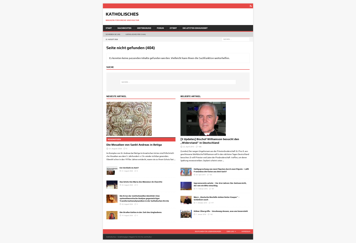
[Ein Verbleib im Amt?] (112, 170)
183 (210, 174)
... (174, 159)
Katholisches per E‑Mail (136, 34)
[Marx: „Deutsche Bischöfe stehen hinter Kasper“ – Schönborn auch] (186, 200)
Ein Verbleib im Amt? (129, 168)
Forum (160, 28)
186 (199, 146)
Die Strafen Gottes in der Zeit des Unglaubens (141, 212)
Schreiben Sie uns (113, 34)
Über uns (230, 231)
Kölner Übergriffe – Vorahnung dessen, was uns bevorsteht (221, 211)
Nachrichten (124, 28)
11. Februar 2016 (201, 189)
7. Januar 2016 (201, 214)
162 (211, 214)
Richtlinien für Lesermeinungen (208, 231)
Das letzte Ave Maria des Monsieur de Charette (141, 182)
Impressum (246, 231)
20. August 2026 (127, 185)
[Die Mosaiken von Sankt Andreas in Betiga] (140, 119)
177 (212, 203)
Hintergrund (144, 28)
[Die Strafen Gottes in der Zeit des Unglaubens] (112, 215)
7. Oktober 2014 (201, 203)
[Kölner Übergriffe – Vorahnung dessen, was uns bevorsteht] (186, 214)
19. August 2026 (127, 215)
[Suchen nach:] (236, 39)
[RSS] (250, 5)
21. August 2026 (115, 148)
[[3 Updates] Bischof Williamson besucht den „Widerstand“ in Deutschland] (215, 119)
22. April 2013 (188, 146)
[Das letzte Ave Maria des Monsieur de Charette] (112, 185)
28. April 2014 (200, 174)
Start (109, 28)
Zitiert (173, 28)
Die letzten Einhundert (195, 28)
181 (213, 189)
